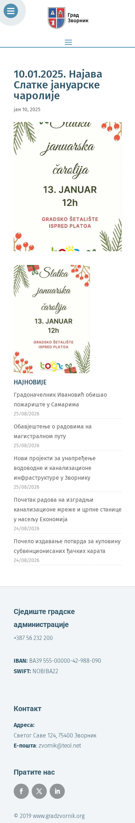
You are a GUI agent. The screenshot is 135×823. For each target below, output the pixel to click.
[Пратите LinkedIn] (57, 791)
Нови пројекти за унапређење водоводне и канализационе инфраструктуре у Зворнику (55, 468)
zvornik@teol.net (60, 745)
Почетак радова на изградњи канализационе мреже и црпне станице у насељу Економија (68, 509)
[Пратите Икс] (39, 791)
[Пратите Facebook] (21, 791)
